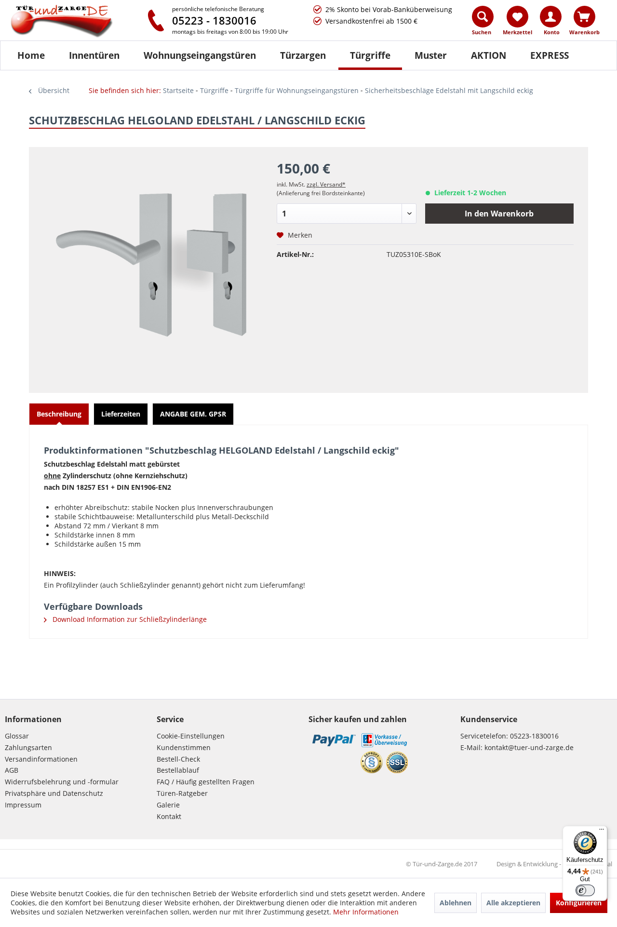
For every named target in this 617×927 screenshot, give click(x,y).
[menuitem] (483, 23)
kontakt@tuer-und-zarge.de (529, 747)
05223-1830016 (534, 735)
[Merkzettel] (517, 16)
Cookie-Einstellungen (191, 735)
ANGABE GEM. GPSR (193, 413)
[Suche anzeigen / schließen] (483, 16)
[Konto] (551, 16)
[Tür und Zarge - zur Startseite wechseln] (72, 22)
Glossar (17, 735)
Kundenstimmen (184, 747)
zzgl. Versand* (326, 184)
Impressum (23, 804)
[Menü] (601, 831)
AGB (11, 770)
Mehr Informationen (366, 911)
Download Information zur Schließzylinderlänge (129, 619)
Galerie (168, 804)
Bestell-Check (178, 759)
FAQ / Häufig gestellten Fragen (206, 781)
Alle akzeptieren (513, 902)
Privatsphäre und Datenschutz (54, 793)
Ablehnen (455, 902)
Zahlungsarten (28, 747)
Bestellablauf (178, 770)
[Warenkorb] (584, 16)
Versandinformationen (41, 759)
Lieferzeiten (120, 413)
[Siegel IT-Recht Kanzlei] (372, 762)
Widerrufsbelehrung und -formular (62, 781)
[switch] (585, 890)
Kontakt (169, 816)
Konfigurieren (579, 902)
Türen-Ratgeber (182, 793)
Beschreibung (59, 413)
